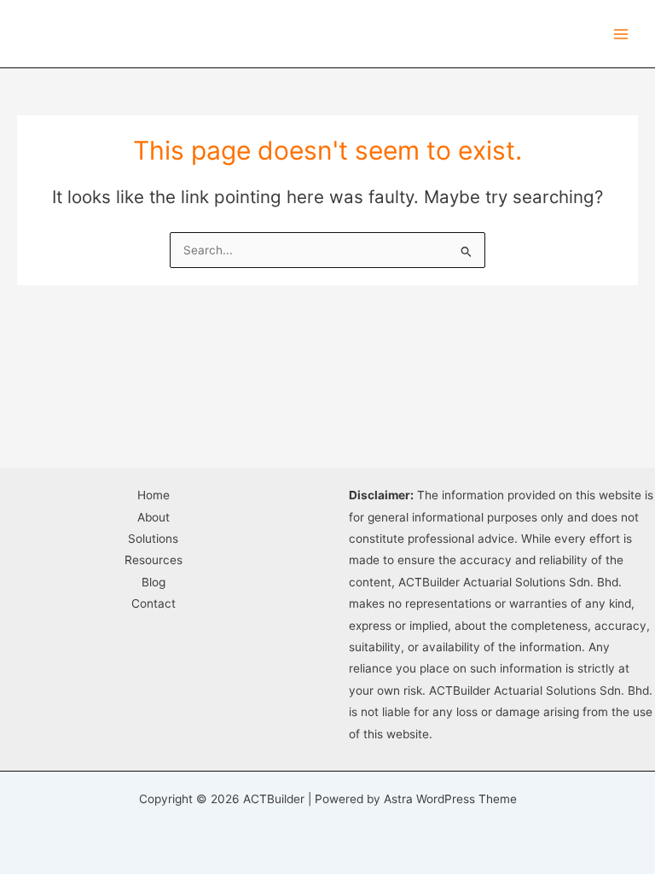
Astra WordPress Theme (450, 799)
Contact (153, 603)
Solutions (153, 538)
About (153, 517)
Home (153, 495)
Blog (153, 582)
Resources (154, 560)
